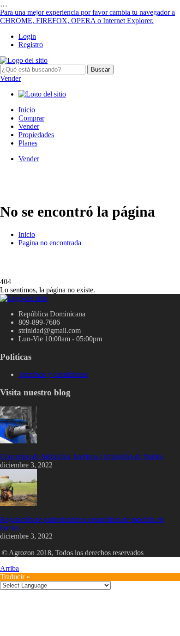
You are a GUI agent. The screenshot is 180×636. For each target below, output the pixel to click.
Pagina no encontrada (49, 243)
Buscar (100, 69)
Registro (30, 44)
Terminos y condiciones (53, 374)
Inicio (26, 110)
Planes (27, 143)
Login (27, 36)
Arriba (9, 568)
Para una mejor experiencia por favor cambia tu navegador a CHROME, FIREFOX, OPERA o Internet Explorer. (87, 16)
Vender (10, 78)
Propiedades (36, 135)
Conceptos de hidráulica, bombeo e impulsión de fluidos (81, 456)
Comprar (31, 118)
